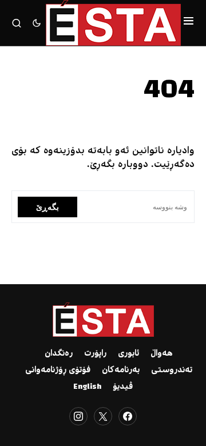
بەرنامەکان (121, 370)
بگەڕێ (47, 207)
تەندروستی (171, 370)
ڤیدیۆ (123, 387)
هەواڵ (161, 354)
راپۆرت (95, 354)
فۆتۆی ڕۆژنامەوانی (57, 370)
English (87, 387)
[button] (189, 23)
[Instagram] (78, 416)
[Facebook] (127, 416)
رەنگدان (59, 354)
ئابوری (128, 354)
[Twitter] (103, 416)
